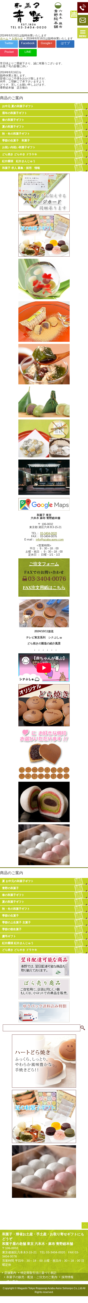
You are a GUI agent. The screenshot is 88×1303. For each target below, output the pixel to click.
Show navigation (82, 33)
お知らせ (17, 38)
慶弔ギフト (9, 936)
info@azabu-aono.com (50, 539)
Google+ (46, 43)
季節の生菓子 (10, 915)
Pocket (9, 51)
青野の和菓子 (10, 888)
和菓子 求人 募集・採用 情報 (21, 168)
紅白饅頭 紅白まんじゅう (18, 161)
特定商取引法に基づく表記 (38, 1272)
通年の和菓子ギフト (14, 113)
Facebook (28, 43)
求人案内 (12, 1281)
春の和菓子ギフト (13, 119)
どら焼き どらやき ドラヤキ (19, 154)
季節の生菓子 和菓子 (16, 140)
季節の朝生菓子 (12, 929)
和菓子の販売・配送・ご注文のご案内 (31, 1277)
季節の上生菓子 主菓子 (16, 922)
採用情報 (67, 1277)
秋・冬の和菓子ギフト (16, 133)
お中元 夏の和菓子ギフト (18, 106)
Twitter (8, 43)
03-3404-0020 (48, 533)
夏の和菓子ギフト (13, 126)
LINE (28, 51)
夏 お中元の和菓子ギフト (18, 881)
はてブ (65, 43)
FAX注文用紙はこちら (44, 587)
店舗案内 (10, 1272)
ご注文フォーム (44, 564)
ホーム (4, 38)
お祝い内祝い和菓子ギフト (18, 147)
